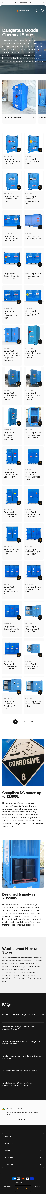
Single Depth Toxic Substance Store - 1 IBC (12, 198)
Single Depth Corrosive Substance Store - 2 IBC (12, 314)
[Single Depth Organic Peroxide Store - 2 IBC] (12, 258)
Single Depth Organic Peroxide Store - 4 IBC (32, 514)
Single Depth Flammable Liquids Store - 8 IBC (33, 666)
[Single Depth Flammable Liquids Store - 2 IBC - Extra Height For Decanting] (12, 335)
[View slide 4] (27, 1119)
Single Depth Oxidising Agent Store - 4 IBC (10, 514)
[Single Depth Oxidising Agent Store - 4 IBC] (12, 496)
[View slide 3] (24, 1119)
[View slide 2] (21, 1119)
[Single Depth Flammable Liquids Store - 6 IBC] (34, 533)
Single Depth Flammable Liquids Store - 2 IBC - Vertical (33, 354)
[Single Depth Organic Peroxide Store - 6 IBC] (12, 611)
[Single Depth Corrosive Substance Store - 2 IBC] (12, 295)
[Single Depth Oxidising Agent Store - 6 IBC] (12, 648)
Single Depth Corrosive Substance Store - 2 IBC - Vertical (12, 436)
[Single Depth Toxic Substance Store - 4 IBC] (12, 533)
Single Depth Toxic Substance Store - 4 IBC (12, 551)
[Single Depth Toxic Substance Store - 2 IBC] (34, 258)
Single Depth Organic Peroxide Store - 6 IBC (11, 629)
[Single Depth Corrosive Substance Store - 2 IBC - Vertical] (12, 417)
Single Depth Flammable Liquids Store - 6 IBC (33, 551)
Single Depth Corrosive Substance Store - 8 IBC (12, 705)
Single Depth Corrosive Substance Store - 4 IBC (33, 475)
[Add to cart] (19, 150)
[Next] (42, 2)
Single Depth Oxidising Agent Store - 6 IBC (10, 666)
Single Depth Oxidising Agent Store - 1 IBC (32, 161)
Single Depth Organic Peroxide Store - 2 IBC (11, 276)
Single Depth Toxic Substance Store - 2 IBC (33, 276)
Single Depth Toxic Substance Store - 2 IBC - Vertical (33, 434)
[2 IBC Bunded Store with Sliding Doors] (34, 220)
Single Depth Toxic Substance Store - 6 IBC (33, 589)
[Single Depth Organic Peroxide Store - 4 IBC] (34, 496)
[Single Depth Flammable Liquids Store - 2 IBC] (12, 220)
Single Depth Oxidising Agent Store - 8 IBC (32, 629)
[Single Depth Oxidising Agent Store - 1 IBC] (34, 143)
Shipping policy (37, 1187)
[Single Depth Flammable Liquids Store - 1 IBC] (12, 143)
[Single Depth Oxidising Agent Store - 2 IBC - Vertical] (12, 377)
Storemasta (8, 156)
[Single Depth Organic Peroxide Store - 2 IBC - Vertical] (34, 377)
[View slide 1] (19, 1119)
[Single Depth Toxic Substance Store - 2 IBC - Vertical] (34, 417)
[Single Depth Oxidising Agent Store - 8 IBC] (34, 611)
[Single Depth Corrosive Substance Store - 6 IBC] (12, 571)
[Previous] (3, 2)
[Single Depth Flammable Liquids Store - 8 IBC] (34, 648)
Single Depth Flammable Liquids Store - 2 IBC (12, 238)
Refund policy (8, 1187)
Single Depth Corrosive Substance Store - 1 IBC (33, 200)
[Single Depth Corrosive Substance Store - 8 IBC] (12, 686)
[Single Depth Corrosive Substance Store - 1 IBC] (34, 181)
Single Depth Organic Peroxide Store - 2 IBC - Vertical (32, 396)
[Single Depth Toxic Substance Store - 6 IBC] (34, 571)
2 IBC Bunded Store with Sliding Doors (33, 237)
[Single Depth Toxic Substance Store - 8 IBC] (34, 686)
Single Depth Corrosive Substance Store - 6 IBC (12, 590)
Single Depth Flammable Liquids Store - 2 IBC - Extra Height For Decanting (12, 355)
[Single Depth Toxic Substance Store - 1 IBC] (12, 181)
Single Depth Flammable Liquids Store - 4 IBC (12, 474)
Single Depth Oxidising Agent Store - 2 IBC (32, 313)
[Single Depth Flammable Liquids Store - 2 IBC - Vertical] (34, 335)
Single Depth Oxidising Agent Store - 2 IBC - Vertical (10, 396)
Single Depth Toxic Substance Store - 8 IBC (33, 703)
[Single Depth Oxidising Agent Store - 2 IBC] (34, 295)
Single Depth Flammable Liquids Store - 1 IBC (12, 161)
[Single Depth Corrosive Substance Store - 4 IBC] (34, 456)
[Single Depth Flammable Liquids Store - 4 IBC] (12, 456)
